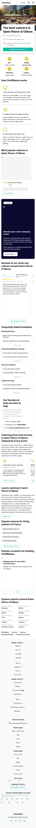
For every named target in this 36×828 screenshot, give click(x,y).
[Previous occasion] (3, 576)
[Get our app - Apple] (13, 781)
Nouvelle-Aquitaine (7, 634)
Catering (22, 632)
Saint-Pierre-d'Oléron (23, 634)
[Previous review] (3, 294)
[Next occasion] (32, 576)
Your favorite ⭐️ (18, 674)
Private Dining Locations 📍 (18, 707)
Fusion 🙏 (18, 670)
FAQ (18, 758)
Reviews (18, 742)
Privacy (18, 770)
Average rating (26, 65)
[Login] (28, 2)
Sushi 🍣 (18, 650)
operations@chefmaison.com (19, 723)
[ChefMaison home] (18, 813)
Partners (18, 746)
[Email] (25, 821)
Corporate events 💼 (18, 690)
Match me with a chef (18, 731)
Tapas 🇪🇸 (18, 657)
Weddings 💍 (18, 711)
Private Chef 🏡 (18, 682)
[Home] (6, 2)
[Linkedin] (20, 821)
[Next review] (32, 294)
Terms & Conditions (18, 766)
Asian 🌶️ (18, 663)
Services (14, 632)
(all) (24, 642)
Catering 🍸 (18, 686)
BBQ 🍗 (18, 699)
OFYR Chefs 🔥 (18, 703)
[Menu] (33, 2)
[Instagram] (11, 821)
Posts (18, 739)
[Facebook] (16, 821)
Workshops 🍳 (18, 694)
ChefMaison (5, 632)
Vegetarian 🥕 (18, 667)
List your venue (18, 774)
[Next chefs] (32, 176)
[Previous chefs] (3, 176)
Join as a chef (18, 754)
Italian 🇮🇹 (18, 646)
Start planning (9, 254)
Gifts (18, 735)
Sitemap (18, 762)
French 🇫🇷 (18, 654)
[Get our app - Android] (22, 781)
